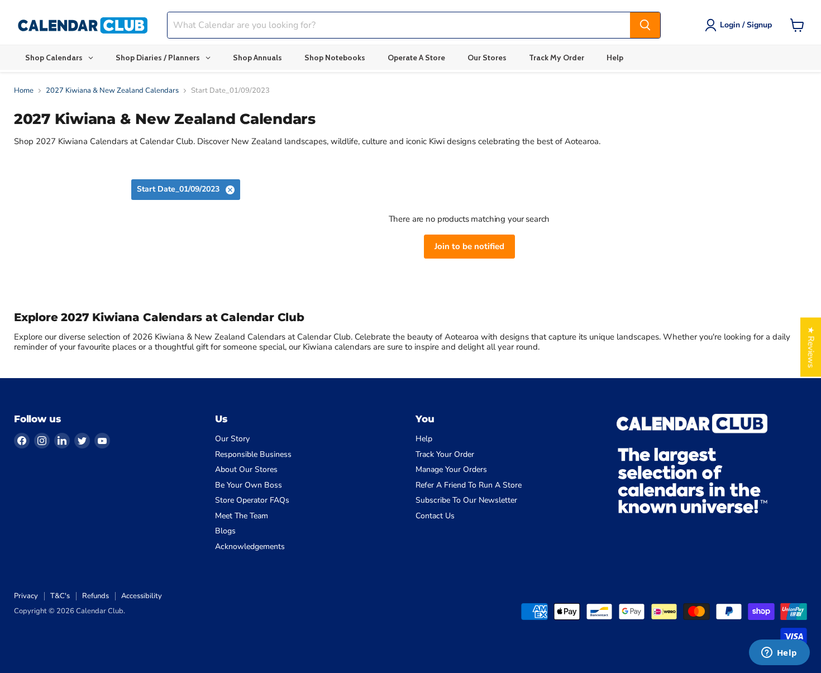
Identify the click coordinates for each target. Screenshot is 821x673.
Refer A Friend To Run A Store (469, 485)
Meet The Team (241, 515)
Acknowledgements (250, 546)
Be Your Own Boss (248, 485)
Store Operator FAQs (252, 500)
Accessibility (141, 596)
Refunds (95, 596)
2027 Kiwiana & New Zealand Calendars (112, 91)
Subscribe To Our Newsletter (466, 500)
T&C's (60, 596)
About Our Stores (246, 469)
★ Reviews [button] (811, 346)
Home (24, 91)
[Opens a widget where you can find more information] (779, 653)
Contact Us (435, 515)
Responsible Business (253, 454)
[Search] (645, 25)
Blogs (225, 531)
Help (424, 438)
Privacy (26, 596)
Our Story (232, 438)
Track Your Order (445, 454)
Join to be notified (469, 246)
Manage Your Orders (451, 469)
